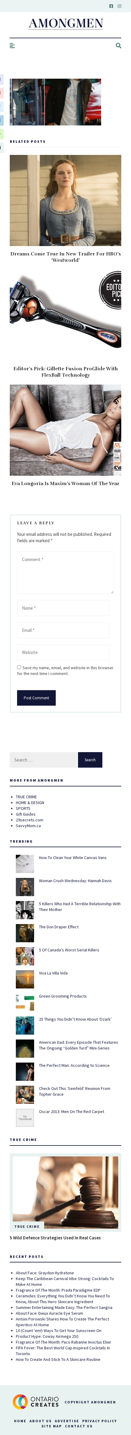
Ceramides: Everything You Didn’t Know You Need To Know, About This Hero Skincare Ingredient (63, 1298)
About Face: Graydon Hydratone (45, 1273)
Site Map (51, 1426)
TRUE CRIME (26, 797)
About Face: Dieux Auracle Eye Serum (49, 1313)
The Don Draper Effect (59, 927)
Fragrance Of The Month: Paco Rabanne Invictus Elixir (63, 1342)
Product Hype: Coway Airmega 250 (47, 1336)
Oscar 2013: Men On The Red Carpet (71, 1111)
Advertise (67, 1421)
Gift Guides (26, 814)
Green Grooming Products (63, 996)
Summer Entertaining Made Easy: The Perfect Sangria (64, 1307)
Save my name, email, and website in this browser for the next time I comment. (65, 670)
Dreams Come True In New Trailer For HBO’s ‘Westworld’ (65, 257)
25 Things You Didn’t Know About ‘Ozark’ (75, 1019)
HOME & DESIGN (30, 802)
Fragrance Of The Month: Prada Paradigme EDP (58, 1290)
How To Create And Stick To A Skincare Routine (58, 1359)
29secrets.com (29, 820)
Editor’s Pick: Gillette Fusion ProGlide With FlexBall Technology (65, 372)
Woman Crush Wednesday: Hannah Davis (75, 880)
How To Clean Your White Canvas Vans (73, 857)
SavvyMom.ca (28, 825)
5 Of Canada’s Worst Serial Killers (69, 950)
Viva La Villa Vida (53, 973)
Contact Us (79, 1426)
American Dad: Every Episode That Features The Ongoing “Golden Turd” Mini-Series (78, 1045)
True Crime (27, 1226)
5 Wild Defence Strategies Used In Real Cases (55, 1238)
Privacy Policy (99, 1421)
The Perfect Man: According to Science (74, 1065)
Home (20, 1421)
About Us (41, 1421)
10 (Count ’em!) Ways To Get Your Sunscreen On (58, 1330)
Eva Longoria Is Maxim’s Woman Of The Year (65, 484)
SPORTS (23, 808)
